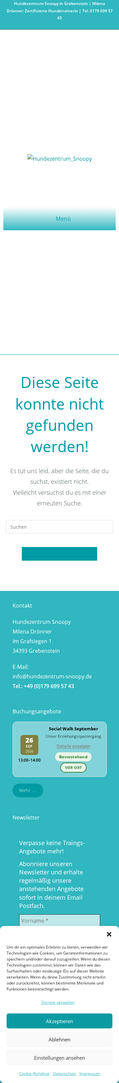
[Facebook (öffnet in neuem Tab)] (53, 25)
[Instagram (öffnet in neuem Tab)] (60, 25)
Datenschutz (64, 1073)
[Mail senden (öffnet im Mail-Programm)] (67, 25)
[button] (109, 934)
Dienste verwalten (58, 1002)
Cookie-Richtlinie (34, 1073)
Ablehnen (59, 1039)
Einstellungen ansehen (59, 1057)
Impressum (89, 1073)
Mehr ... (28, 790)
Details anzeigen (73, 746)
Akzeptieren (59, 1021)
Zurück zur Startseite (59, 554)
